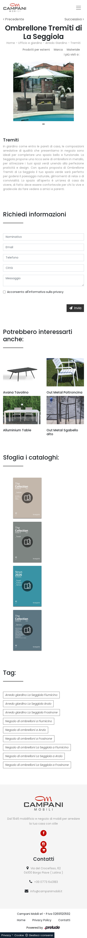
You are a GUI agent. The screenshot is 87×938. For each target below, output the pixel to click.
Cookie (19, 935)
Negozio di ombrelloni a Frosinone (28, 739)
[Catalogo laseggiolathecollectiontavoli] (27, 542)
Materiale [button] (73, 50)
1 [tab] (43, 124)
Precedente (14, 19)
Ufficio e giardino (30, 43)
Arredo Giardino (56, 43)
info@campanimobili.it (46, 891)
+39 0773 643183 (46, 882)
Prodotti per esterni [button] (36, 50)
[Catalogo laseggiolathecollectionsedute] (27, 497)
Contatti (64, 920)
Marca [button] (58, 50)
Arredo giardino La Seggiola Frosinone (31, 712)
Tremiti (75, 43)
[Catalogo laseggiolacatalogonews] (27, 586)
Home (10, 43)
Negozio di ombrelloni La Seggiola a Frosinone (37, 765)
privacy (58, 292)
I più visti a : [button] (72, 54)
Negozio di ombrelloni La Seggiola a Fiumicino (37, 747)
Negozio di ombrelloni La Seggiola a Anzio (34, 756)
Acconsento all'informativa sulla (35, 292)
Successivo (74, 19)
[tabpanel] (43, 90)
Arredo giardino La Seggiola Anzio (28, 704)
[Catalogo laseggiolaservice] (27, 630)
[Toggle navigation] (78, 8)
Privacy (6, 935)
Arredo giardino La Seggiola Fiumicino (31, 695)
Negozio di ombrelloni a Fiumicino (28, 721)
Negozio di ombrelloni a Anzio (25, 730)
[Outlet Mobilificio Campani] (43, 850)
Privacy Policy (41, 920)
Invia (77, 308)
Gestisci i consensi (41, 935)
